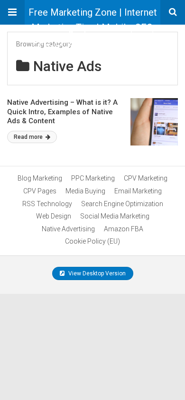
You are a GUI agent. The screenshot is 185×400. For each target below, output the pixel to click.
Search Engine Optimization (122, 204)
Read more (29, 137)
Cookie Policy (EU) (92, 241)
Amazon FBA (123, 229)
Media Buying (85, 191)
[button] (12, 12)
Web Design (53, 216)
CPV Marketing (145, 178)
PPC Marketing (93, 178)
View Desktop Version (96, 273)
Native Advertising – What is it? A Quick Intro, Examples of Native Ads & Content (62, 111)
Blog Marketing (40, 178)
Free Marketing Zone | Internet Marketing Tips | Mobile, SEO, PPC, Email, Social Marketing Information (92, 16)
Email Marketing (138, 191)
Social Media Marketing (114, 216)
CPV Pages (39, 191)
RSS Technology (47, 204)
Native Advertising (68, 229)
